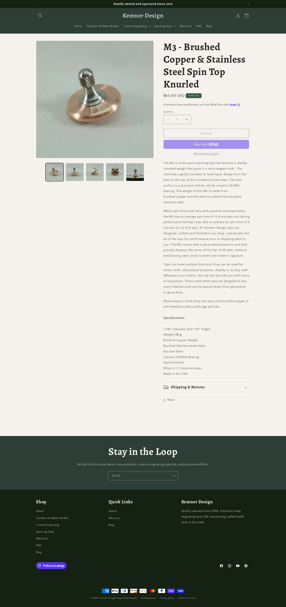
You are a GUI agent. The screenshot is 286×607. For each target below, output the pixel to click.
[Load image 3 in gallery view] (95, 172)
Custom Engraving (47, 525)
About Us (42, 538)
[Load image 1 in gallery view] (55, 172)
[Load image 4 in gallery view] (115, 172)
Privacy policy (167, 598)
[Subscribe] (173, 475)
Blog (38, 552)
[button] (40, 15)
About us (114, 518)
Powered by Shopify (126, 598)
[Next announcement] (248, 4)
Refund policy (148, 598)
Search (113, 511)
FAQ (38, 545)
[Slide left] (40, 172)
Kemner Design (107, 598)
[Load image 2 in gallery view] (75, 172)
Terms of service (187, 598)
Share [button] (171, 399)
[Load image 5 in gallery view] (135, 172)
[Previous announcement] (37, 4)
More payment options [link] (206, 153)
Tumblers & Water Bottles (52, 518)
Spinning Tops (45, 531)
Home (40, 511)
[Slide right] (149, 172)
